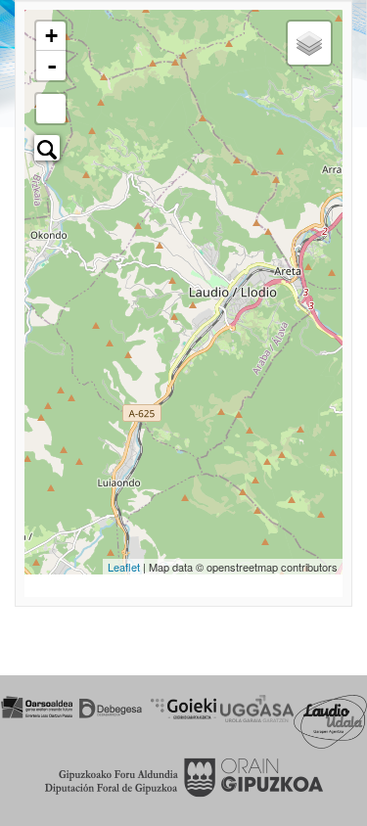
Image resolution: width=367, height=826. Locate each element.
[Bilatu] (47, 148)
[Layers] (309, 43)
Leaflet (124, 566)
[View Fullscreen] (51, 108)
